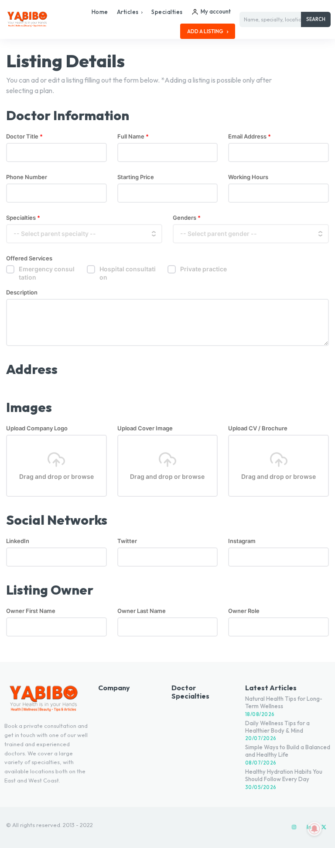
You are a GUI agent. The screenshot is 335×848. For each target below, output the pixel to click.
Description (22, 292)
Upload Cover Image (145, 428)
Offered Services (29, 258)
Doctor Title (24, 136)
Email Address (249, 136)
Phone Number (26, 177)
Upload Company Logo (37, 428)
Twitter (127, 541)
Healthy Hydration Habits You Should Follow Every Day (283, 775)
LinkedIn (17, 541)
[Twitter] (323, 827)
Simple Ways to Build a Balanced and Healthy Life (287, 751)
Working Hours (248, 177)
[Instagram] (294, 827)
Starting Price (135, 177)
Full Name (133, 136)
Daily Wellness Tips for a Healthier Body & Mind (277, 727)
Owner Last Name (141, 611)
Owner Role (244, 611)
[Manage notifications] (314, 829)
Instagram (242, 541)
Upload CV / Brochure (257, 428)
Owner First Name (30, 611)
